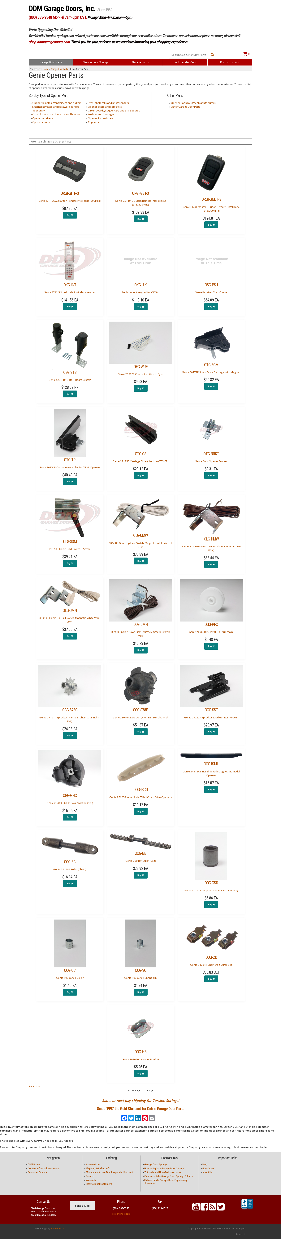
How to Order (93, 1164)
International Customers (99, 1183)
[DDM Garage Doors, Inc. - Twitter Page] (221, 1209)
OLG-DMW (211, 539)
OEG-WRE (141, 366)
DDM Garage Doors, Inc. (63, 8)
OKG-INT (69, 285)
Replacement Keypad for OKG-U (140, 292)
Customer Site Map (38, 1172)
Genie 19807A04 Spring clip (140, 977)
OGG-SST (211, 710)
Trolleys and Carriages (101, 114)
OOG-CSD (211, 882)
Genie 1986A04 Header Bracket (140, 1059)
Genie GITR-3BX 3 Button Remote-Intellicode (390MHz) (69, 200)
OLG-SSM (70, 541)
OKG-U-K (140, 285)
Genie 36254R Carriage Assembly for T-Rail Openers (70, 467)
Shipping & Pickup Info (98, 1168)
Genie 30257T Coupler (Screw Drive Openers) (211, 890)
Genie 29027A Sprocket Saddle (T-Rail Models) (211, 717)
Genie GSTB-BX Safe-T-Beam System (70, 380)
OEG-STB (69, 372)
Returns (90, 1176)
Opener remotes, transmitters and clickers (56, 103)
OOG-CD (211, 957)
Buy (69, 215)
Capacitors (94, 122)
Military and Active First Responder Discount (109, 1172)
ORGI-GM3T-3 (211, 199)
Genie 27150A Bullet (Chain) (69, 869)
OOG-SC (140, 970)
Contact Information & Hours (43, 1168)
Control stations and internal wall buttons (56, 114)
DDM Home (34, 1164)
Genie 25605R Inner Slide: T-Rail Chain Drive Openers (140, 797)
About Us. (207, 1172)
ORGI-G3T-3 (140, 193)
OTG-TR (70, 459)
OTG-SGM (211, 364)
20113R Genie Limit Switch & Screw (69, 549)
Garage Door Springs (155, 1164)
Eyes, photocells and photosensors (108, 103)
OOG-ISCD (140, 789)
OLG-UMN (70, 610)
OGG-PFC (211, 624)
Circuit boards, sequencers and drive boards (114, 110)
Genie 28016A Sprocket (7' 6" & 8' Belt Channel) (140, 717)
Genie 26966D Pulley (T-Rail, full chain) (211, 632)
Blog (204, 1164)
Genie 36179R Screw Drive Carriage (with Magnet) (211, 372)
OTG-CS (140, 453)
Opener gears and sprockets (105, 106)
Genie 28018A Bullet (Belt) (140, 860)
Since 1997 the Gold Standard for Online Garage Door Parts (140, 1108)
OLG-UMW (140, 535)
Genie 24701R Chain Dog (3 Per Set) (211, 964)
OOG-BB (140, 853)
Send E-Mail (82, 1205)
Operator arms (41, 122)
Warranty (91, 1180)
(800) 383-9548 (121, 1208)
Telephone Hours (121, 1213)
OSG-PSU (211, 285)
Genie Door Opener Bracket (211, 461)
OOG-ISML (211, 764)
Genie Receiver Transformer (211, 292)
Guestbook (208, 1168)
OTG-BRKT (211, 453)
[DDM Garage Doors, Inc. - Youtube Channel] (196, 1209)
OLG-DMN (140, 624)
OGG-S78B (140, 710)
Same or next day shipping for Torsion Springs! (140, 1100)
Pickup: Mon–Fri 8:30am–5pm (109, 17)
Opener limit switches (100, 118)
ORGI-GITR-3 (70, 193)
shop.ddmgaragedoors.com (49, 41)
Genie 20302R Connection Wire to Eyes (140, 374)
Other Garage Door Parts (185, 106)
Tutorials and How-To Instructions (162, 1172)
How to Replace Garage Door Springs (164, 1168)
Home (45, 69)
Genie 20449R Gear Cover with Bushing (70, 803)
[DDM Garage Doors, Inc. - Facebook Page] (204, 1209)
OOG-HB (140, 1051)
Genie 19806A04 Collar (70, 977)
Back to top (35, 1086)
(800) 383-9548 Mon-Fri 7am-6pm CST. (58, 17)
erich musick (57, 1228)
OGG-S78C (69, 710)
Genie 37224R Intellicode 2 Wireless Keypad (70, 292)
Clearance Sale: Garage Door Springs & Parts (168, 1176)
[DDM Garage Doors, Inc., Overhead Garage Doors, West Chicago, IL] (247, 1209)
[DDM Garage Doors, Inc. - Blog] (212, 1209)
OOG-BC (70, 861)
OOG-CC (70, 970)
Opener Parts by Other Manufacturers (193, 103)
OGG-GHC (70, 795)
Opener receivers (42, 118)
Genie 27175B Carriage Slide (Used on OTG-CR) (140, 461)
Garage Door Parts (59, 69)
